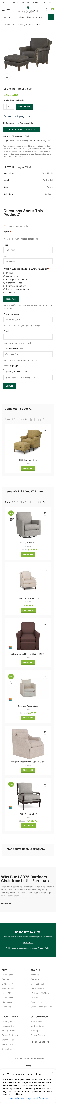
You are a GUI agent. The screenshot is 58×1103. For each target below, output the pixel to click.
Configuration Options (16, 279)
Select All (11, 299)
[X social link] (7, 2)
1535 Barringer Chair (28, 460)
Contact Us (7, 1049)
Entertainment (8, 988)
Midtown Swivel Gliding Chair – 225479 (28, 654)
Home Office (7, 993)
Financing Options (10, 1026)
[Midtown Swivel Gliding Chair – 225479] (28, 636)
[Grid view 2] (31, 419)
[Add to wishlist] (44, 430)
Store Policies (8, 1040)
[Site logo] (28, 9)
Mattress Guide (37, 1026)
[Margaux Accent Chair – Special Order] (28, 743)
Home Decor (7, 997)
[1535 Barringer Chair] (28, 442)
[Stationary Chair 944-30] (28, 580)
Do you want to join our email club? (20, 378)
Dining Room (7, 984)
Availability (11, 292)
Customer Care (10, 1017)
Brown (11, 140)
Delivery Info (7, 1021)
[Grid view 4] (39, 419)
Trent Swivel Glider (28, 543)
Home (7, 24)
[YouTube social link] (14, 2)
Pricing (9, 273)
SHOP (4, 970)
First (5, 245)
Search (51, 17)
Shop (15, 24)
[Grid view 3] (35, 419)
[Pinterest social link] (17, 2)
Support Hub (7, 1044)
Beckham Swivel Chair (28, 706)
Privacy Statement (10, 1035)
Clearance (6, 1007)
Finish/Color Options (16, 286)
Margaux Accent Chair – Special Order (28, 762)
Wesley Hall (27, 140)
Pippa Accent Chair (28, 814)
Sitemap (28, 1066)
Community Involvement (41, 1007)
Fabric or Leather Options (18, 289)
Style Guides (36, 1021)
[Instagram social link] (10, 2)
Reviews (34, 997)
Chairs (37, 24)
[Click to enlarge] (7, 77)
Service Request (38, 1035)
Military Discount (9, 1030)
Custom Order (37, 1002)
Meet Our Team (37, 984)
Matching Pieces (14, 282)
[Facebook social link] (3, 2)
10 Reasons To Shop (40, 993)
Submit (9, 386)
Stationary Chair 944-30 (28, 598)
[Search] (46, 9)
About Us (35, 970)
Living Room (25, 24)
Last (5, 256)
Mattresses (7, 1002)
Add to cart (24, 107)
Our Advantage (37, 988)
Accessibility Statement (27, 1069)
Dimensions (12, 276)
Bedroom (6, 979)
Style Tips (35, 1030)
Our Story (35, 979)
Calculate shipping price (17, 116)
